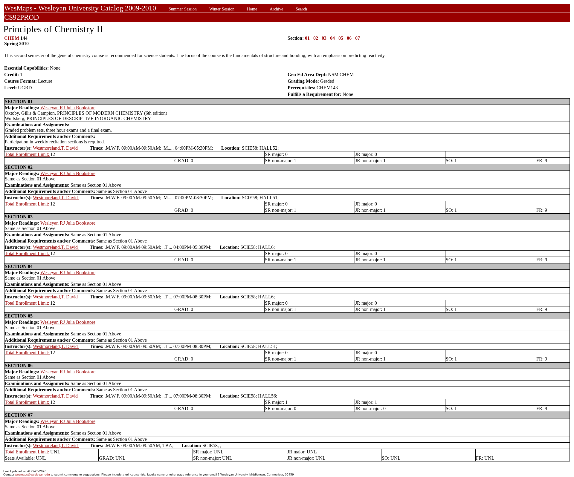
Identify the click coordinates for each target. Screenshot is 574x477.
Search (301, 9)
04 (332, 38)
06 (349, 38)
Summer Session (183, 9)
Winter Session (221, 9)
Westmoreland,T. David (56, 148)
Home (252, 9)
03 (324, 38)
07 (357, 38)
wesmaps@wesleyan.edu (33, 474)
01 (307, 38)
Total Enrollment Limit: (27, 154)
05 (340, 38)
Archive (276, 9)
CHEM (11, 38)
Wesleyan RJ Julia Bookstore (67, 107)
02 (315, 38)
